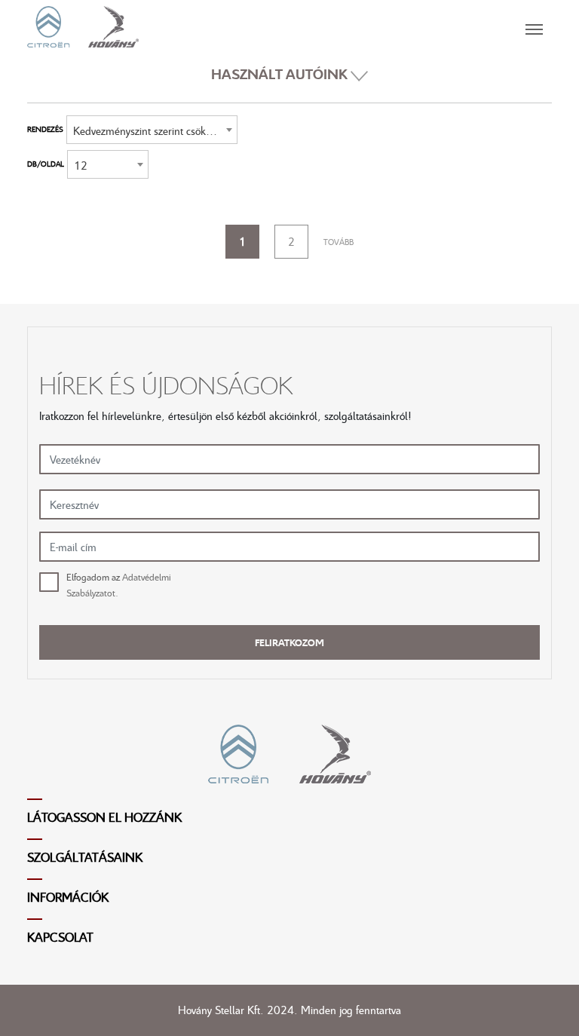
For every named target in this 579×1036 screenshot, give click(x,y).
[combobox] (151, 129)
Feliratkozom (289, 642)
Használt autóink (281, 74)
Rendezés (45, 129)
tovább (338, 241)
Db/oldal (45, 163)
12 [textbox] (80, 165)
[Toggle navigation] (345, 26)
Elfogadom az (118, 584)
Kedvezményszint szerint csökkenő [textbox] (150, 130)
